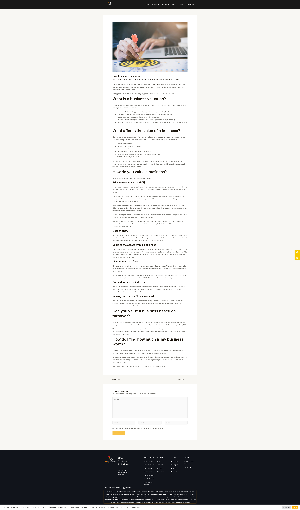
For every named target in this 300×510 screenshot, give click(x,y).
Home (147, 4)
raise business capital (157, 84)
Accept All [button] (295, 507)
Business (131, 79)
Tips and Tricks (163, 79)
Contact (182, 4)
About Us (154, 4)
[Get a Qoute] (297, 252)
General (146, 79)
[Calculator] (297, 257)
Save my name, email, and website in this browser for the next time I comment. (139, 428)
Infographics (154, 79)
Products (164, 4)
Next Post (181, 379)
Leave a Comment (118, 79)
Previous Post (115, 379)
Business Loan (139, 79)
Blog (173, 4)
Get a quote (190, 4)
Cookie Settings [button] (286, 507)
